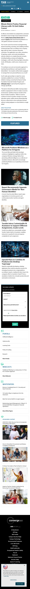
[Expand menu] (28, 3)
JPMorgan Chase (5, 84)
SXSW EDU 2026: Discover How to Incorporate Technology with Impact (15, 422)
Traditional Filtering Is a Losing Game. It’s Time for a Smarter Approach (15, 370)
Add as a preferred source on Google (9, 5)
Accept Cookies (20, 583)
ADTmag (15, 532)
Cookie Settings (13, 579)
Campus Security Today (15, 537)
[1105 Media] (15, 526)
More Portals (6, 358)
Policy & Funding (7, 350)
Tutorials (13, 11)
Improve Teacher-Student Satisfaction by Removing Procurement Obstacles (13, 487)
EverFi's (8, 39)
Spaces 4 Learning (15, 562)
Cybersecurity (6, 341)
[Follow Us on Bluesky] (12, 8)
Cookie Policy (6, 576)
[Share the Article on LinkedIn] (5, 17)
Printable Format (18, 117)
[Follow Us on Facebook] (14, 8)
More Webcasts (7, 376)
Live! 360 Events (15, 543)
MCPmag (15, 546)
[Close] (24, 565)
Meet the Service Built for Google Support (13, 399)
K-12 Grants (20, 11)
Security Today (15, 559)
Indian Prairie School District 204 (14, 37)
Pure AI (15, 552)
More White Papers (8, 411)
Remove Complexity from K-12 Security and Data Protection (14, 388)
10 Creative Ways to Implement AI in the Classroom (13, 393)
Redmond (15, 555)
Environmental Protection (15, 541)
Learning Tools (6, 345)
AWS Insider (15, 534)
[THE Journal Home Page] (7, 2)
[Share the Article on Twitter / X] (8, 17)
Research (27, 11)
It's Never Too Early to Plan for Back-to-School (14, 466)
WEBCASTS (7, 367)
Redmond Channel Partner (15, 557)
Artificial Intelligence (8, 337)
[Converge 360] (15, 520)
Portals (6, 333)
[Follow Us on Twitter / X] (16, 8)
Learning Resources (6, 20)
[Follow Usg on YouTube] (18, 8)
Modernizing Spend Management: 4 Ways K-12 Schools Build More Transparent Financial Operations (15, 404)
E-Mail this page (6, 117)
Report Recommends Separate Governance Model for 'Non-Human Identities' (14, 189)
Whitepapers (8, 384)
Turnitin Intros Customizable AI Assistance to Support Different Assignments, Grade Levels (14, 225)
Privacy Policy (14, 310)
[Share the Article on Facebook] (2, 17)
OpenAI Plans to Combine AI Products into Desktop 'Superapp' (13, 261)
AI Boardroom (15, 530)
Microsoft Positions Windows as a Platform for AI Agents (15, 148)
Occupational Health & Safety (15, 550)
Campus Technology (15, 539)
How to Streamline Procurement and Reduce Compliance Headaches (14, 444)
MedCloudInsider (15, 548)
